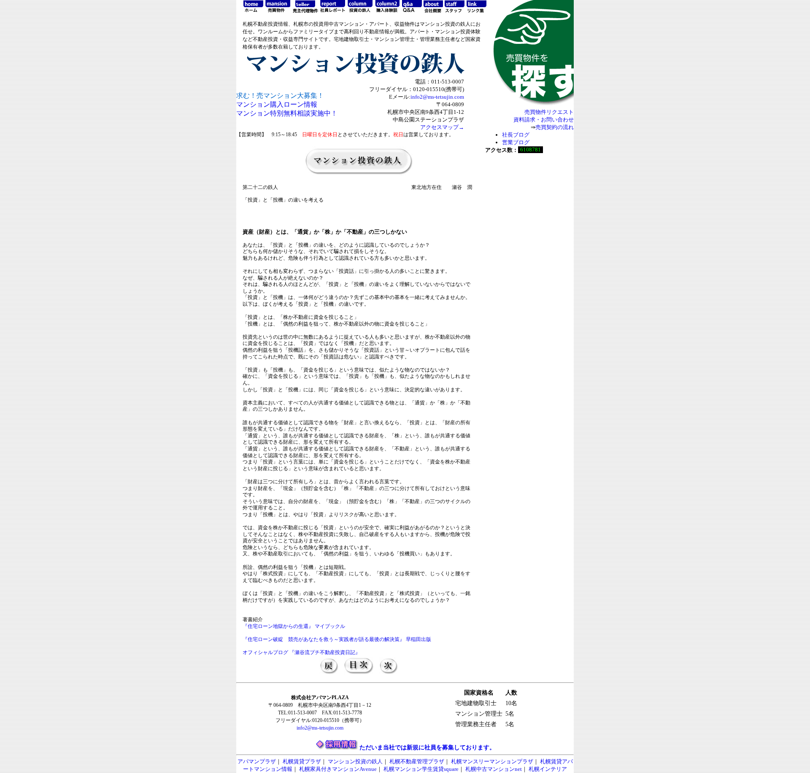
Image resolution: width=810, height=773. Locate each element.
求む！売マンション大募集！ (280, 95)
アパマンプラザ (257, 761)
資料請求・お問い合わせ (543, 119)
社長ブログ (515, 135)
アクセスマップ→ (442, 127)
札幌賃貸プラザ (302, 761)
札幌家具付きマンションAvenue (338, 769)
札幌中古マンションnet (493, 769)
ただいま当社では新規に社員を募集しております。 (427, 747)
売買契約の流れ (554, 127)
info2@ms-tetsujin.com (437, 97)
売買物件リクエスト (549, 112)
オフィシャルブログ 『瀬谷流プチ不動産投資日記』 (301, 652)
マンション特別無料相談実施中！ (287, 113)
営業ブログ (515, 142)
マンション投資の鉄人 (355, 761)
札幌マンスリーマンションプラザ (492, 761)
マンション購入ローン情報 (276, 104)
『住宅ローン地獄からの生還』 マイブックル (294, 626)
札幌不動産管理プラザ (416, 761)
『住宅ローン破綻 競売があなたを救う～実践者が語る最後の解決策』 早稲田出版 (337, 639)
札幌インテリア (548, 769)
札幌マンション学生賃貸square (421, 769)
